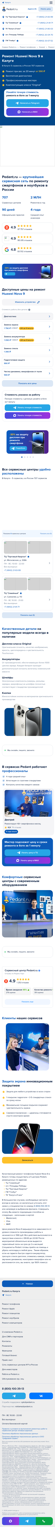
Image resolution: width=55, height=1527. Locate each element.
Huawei (42, 47)
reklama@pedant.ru (24, 1406)
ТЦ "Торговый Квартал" (15, 17)
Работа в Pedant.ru (10, 1374)
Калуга (8, 3)
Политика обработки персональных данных (20, 1434)
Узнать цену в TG (29, 852)
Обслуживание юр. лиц (13, 1379)
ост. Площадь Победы (15, 35)
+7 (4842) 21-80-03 (44, 29)
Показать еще (27, 1002)
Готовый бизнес (9, 1355)
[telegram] (27, 1521)
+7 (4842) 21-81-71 (45, 23)
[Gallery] (28, 913)
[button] (27, 309)
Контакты (6, 1341)
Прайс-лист (7, 1360)
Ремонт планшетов (11, 1313)
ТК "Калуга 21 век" (13, 29)
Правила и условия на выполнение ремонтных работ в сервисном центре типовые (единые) (24, 1430)
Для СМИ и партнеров (12, 1336)
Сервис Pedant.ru (9, 47)
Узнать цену (46, 9)
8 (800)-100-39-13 (42, 1206)
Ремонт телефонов (28, 47)
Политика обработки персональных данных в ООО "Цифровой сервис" (23, 1437)
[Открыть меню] (51, 3)
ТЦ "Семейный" (12, 23)
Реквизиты (7, 1346)
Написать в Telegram (30, 103)
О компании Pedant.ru (12, 1332)
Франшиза (7, 1350)
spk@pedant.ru (28, 1402)
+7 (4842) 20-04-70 (44, 35)
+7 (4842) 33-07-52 (44, 40)
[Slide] (22, 457)
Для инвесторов (9, 1369)
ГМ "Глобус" (10, 41)
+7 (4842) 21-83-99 (44, 17)
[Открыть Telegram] (14, 1396)
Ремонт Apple (8, 1308)
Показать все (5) (46, 534)
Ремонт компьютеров (12, 1323)
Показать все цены (27, 383)
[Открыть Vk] (41, 1396)
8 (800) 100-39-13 (13, 1388)
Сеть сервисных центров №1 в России (20, 1364)
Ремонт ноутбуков (10, 1318)
